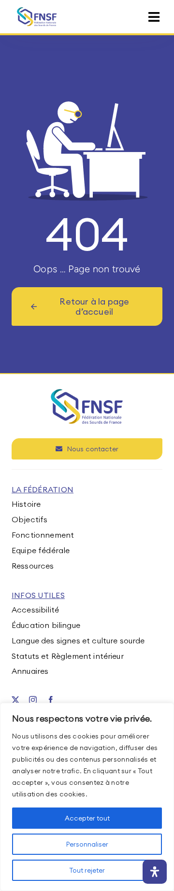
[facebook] (51, 700)
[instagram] (33, 700)
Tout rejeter (87, 870)
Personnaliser (87, 844)
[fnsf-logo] (37, 11)
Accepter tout (87, 818)
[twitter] (15, 700)
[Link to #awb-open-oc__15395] (154, 17)
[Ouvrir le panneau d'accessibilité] (155, 872)
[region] (87, 797)
